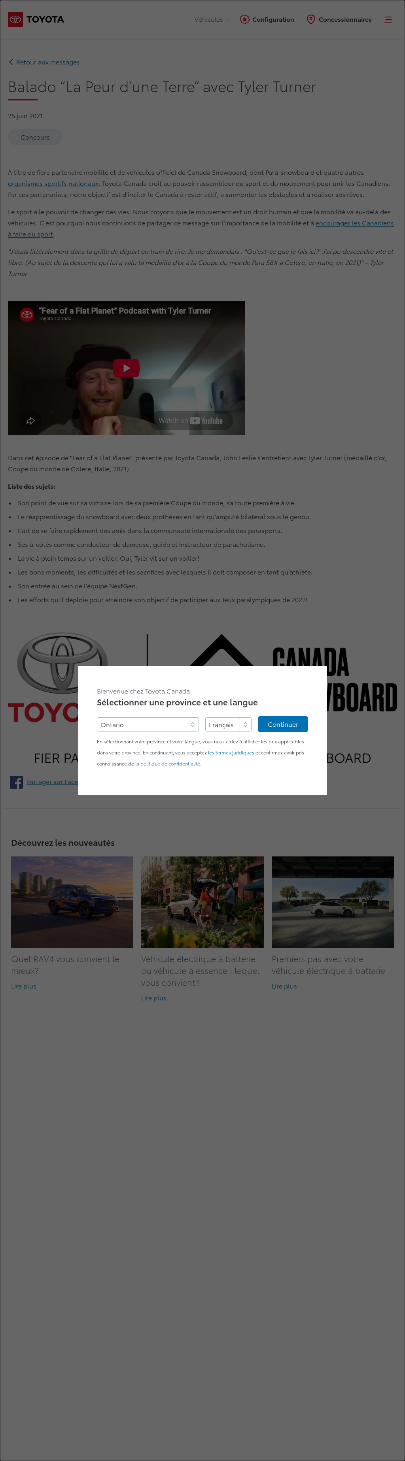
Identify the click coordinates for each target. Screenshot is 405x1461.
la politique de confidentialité (167, 764)
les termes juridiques (231, 753)
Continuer (283, 724)
